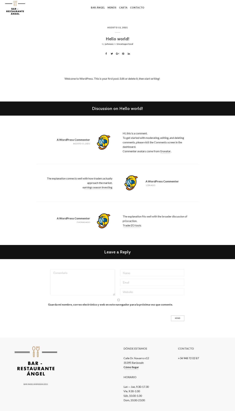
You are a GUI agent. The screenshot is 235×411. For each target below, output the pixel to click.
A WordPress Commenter (73, 139)
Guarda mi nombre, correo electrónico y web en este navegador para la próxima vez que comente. (110, 304)
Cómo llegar (131, 367)
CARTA (123, 7)
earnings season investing (97, 187)
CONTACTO (137, 7)
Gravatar (165, 151)
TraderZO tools (132, 225)
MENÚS (112, 7)
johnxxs (109, 44)
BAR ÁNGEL (98, 7)
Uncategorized (125, 44)
